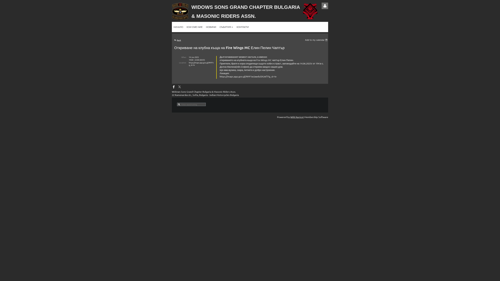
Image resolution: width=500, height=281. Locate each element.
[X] (179, 87)
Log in (325, 6)
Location (182, 62)
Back (179, 40)
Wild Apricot (297, 117)
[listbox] (316, 39)
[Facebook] (174, 87)
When (183, 57)
